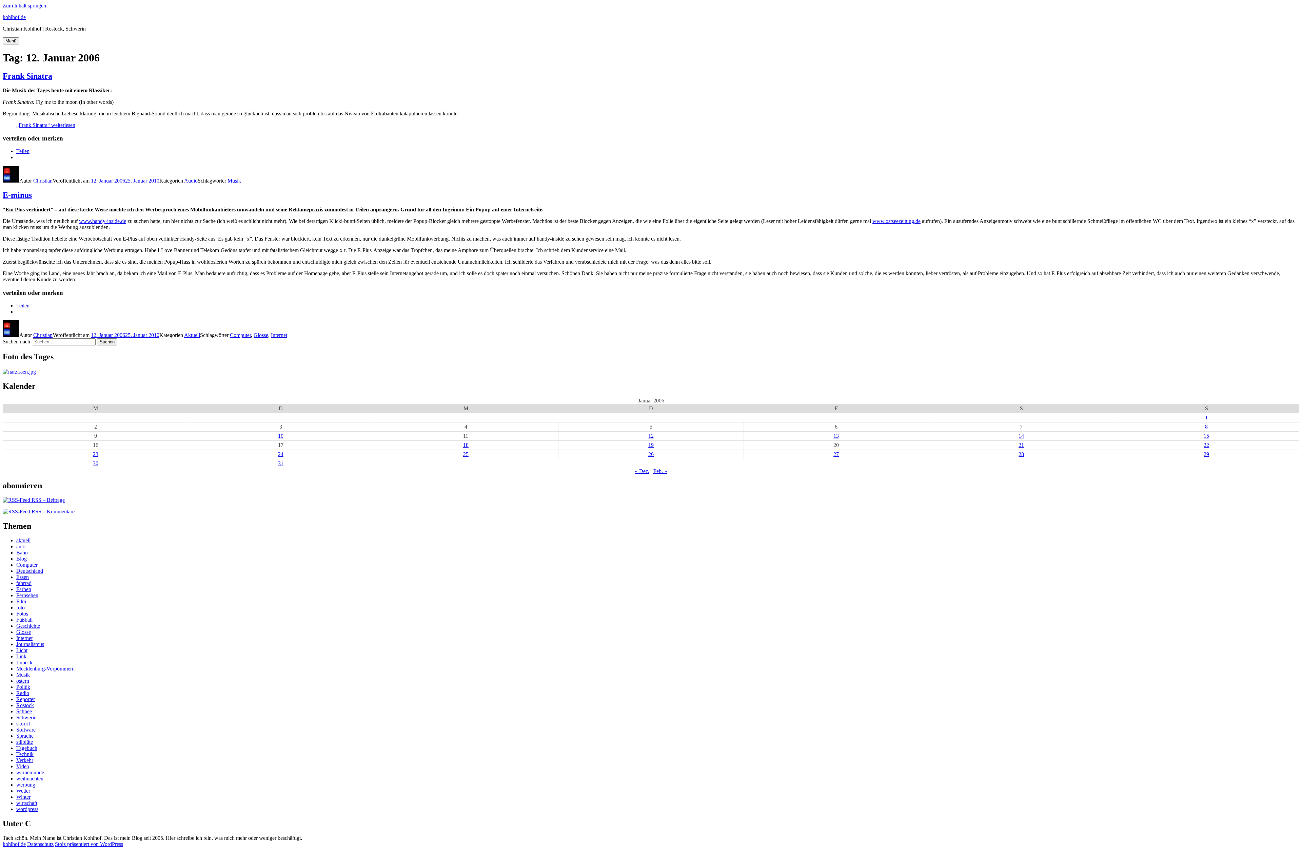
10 (280, 436)
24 (280, 454)
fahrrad (24, 583)
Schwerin (26, 717)
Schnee (24, 711)
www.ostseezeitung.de (896, 221)
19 (651, 445)
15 (1206, 436)
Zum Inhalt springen (24, 5)
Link (21, 656)
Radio (22, 693)
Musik (234, 181)
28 (1021, 454)
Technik (25, 754)
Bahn (22, 552)
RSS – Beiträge (47, 500)
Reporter (25, 699)
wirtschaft (26, 803)
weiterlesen (45, 125)
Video (22, 766)
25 (466, 454)
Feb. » (660, 471)
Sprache (25, 736)
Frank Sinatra (27, 76)
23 (95, 454)
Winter (23, 797)
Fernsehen (27, 595)
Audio (191, 181)
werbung (25, 785)
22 (1206, 445)
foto (20, 607)
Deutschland (29, 571)
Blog (21, 559)
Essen (22, 577)
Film (21, 601)
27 (836, 454)
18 (466, 445)
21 (1021, 445)
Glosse (261, 335)
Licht (21, 650)
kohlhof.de (14, 17)
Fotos (22, 614)
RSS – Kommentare (52, 511)
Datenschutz (40, 844)
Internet (279, 335)
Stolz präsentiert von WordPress (89, 844)
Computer (240, 335)
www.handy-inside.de (102, 221)
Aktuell (192, 335)
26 (651, 454)
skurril (23, 723)
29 (1206, 454)
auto (20, 546)
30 (95, 463)
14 (1021, 436)
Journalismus (30, 644)
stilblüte (24, 742)
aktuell (23, 540)
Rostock (25, 705)
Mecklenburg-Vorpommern (45, 669)
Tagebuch (26, 748)
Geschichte (28, 626)
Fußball (24, 620)
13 (836, 436)
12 (651, 436)
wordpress (27, 809)
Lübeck (24, 662)
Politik (23, 687)
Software (26, 730)
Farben (23, 589)
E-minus (17, 195)
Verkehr (24, 760)
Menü (10, 40)
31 (280, 463)
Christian (43, 181)
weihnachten (29, 778)
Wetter (23, 791)
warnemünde (30, 772)
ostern (22, 681)
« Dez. (642, 471)
